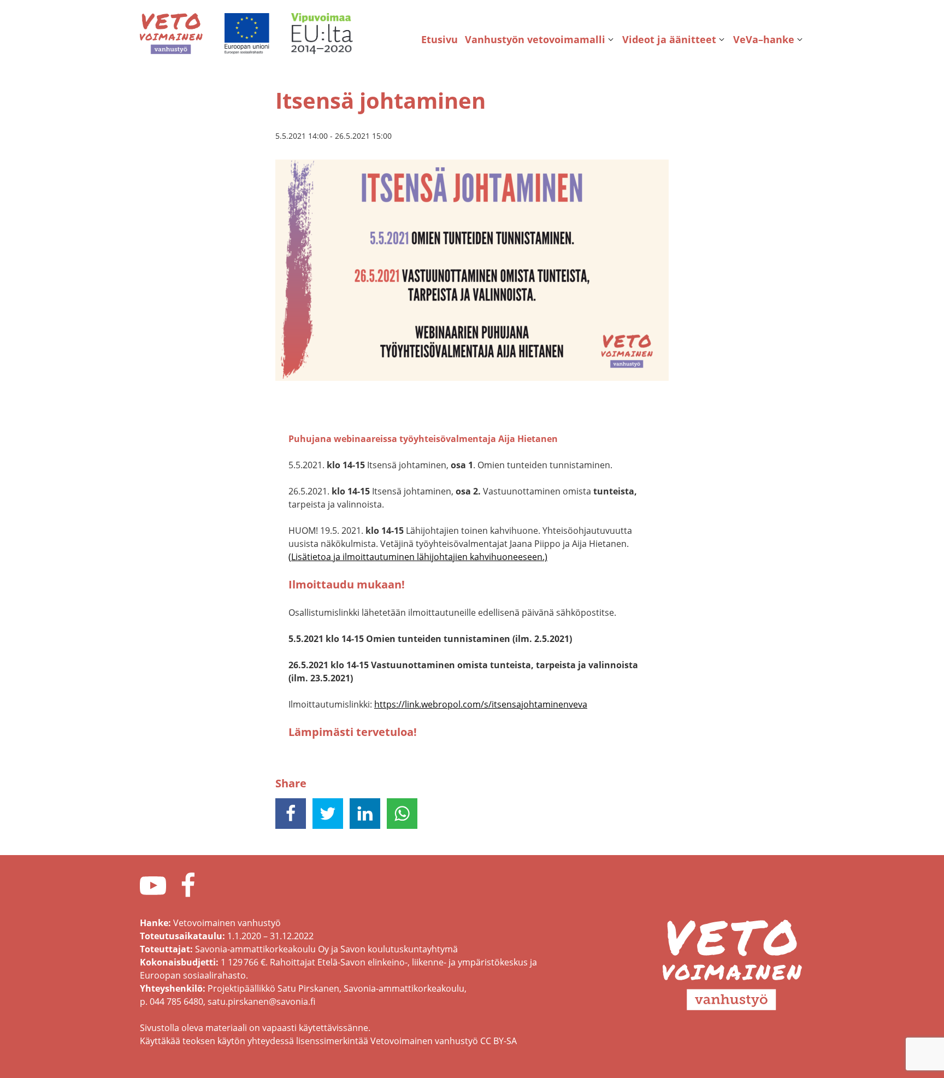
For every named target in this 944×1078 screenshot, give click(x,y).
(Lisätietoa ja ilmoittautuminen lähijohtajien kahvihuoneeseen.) (417, 557)
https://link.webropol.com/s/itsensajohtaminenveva (480, 704)
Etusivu (439, 39)
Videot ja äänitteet (669, 39)
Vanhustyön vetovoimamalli (535, 39)
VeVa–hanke (763, 39)
